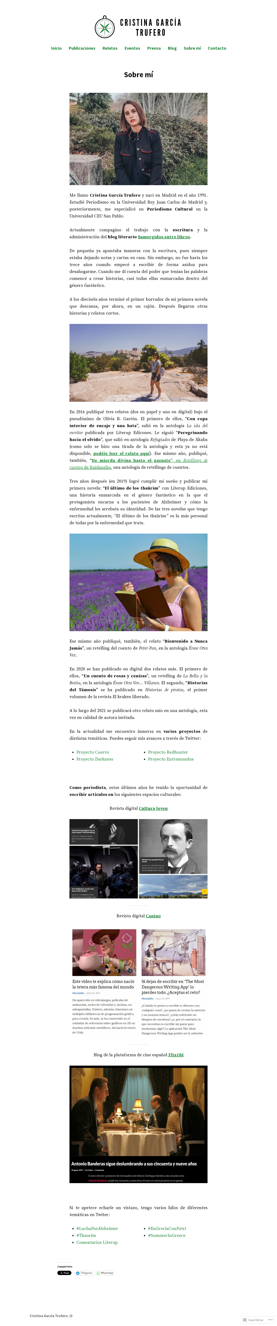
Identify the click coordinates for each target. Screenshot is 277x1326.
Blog (172, 48)
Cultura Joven (153, 808)
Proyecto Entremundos (171, 759)
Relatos (110, 48)
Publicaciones (82, 48)
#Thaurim (86, 1235)
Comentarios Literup (97, 1242)
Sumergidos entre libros (164, 237)
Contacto (217, 48)
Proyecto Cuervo (92, 752)
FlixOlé (176, 1055)
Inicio (56, 48)
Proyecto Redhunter (168, 752)
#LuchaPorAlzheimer (97, 1228)
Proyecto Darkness (94, 759)
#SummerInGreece (166, 1235)
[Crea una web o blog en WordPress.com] (70, 1316)
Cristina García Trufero (49, 1316)
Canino (153, 916)
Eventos (132, 48)
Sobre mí (192, 48)
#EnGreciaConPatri (167, 1228)
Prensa (154, 48)
